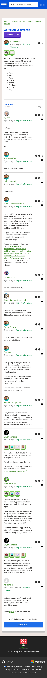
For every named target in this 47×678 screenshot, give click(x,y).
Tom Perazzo (9, 277)
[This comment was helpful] (36, 114)
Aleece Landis (10, 483)
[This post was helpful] (39, 43)
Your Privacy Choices (14, 666)
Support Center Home (12, 21)
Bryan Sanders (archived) (15, 300)
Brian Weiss (9, 352)
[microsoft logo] (38, 662)
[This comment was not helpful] (39, 114)
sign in (11, 611)
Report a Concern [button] (24, 120)
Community (28, 21)
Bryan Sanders (10, 436)
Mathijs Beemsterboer (14, 203)
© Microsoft (29, 673)
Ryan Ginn (15, 41)
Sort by (39, 106)
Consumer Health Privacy (33, 666)
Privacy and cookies (12, 670)
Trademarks (36, 670)
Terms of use (25, 670)
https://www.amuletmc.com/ (15, 471)
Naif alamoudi (10, 181)
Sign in (42, 5)
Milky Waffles (10, 158)
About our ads (16, 673)
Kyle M (7, 117)
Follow (10, 35)
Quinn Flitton (10, 327)
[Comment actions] (42, 118)
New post (23, 624)
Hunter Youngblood (13, 402)
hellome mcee (10, 584)
